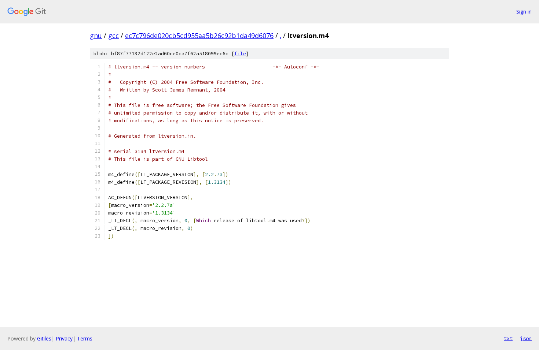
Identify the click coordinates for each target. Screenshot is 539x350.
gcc (113, 35)
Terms (84, 338)
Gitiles (44, 338)
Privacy (64, 338)
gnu (96, 35)
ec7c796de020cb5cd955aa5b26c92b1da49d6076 (199, 35)
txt (508, 338)
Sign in (524, 11)
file (240, 54)
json (526, 338)
